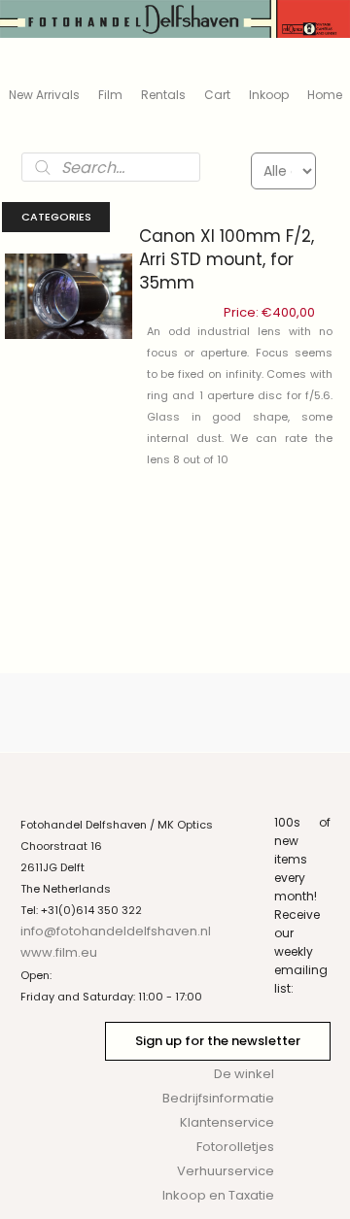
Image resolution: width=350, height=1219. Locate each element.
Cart (217, 94)
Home (324, 94)
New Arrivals (44, 94)
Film (110, 94)
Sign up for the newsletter (217, 1041)
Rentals (163, 94)
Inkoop (269, 94)
